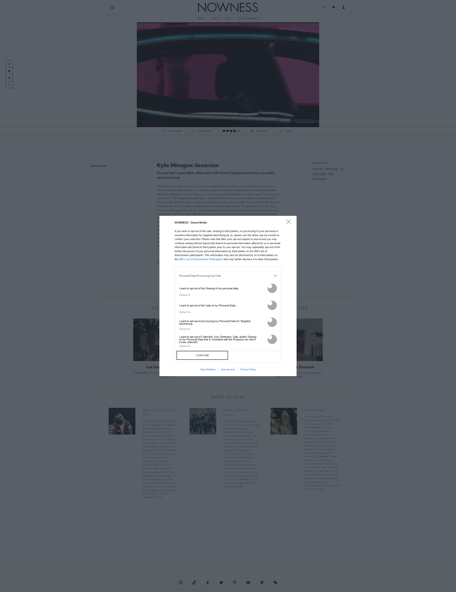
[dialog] (228, 296)
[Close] (289, 223)
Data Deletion (208, 369)
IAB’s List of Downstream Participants (201, 259)
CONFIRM (202, 355)
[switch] (272, 288)
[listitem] (228, 275)
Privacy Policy (248, 369)
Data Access (228, 369)
